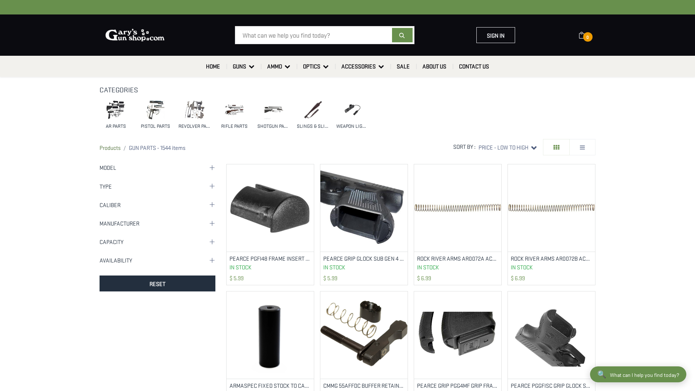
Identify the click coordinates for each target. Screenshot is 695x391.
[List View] (582, 147)
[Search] (402, 35)
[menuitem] (213, 66)
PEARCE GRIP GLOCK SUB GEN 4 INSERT (364, 258)
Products (110, 147)
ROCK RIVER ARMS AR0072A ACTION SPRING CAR (457, 258)
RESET (157, 283)
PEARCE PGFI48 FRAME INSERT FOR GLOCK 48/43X (270, 258)
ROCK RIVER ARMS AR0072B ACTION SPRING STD (551, 258)
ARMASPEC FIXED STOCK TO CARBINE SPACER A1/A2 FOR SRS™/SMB (270, 385)
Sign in (496, 35)
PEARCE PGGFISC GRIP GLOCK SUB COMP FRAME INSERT (551, 385)
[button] (507, 147)
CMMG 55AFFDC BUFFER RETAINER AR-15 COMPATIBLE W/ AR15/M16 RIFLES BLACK (364, 385)
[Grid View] (556, 147)
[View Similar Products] (309, 192)
